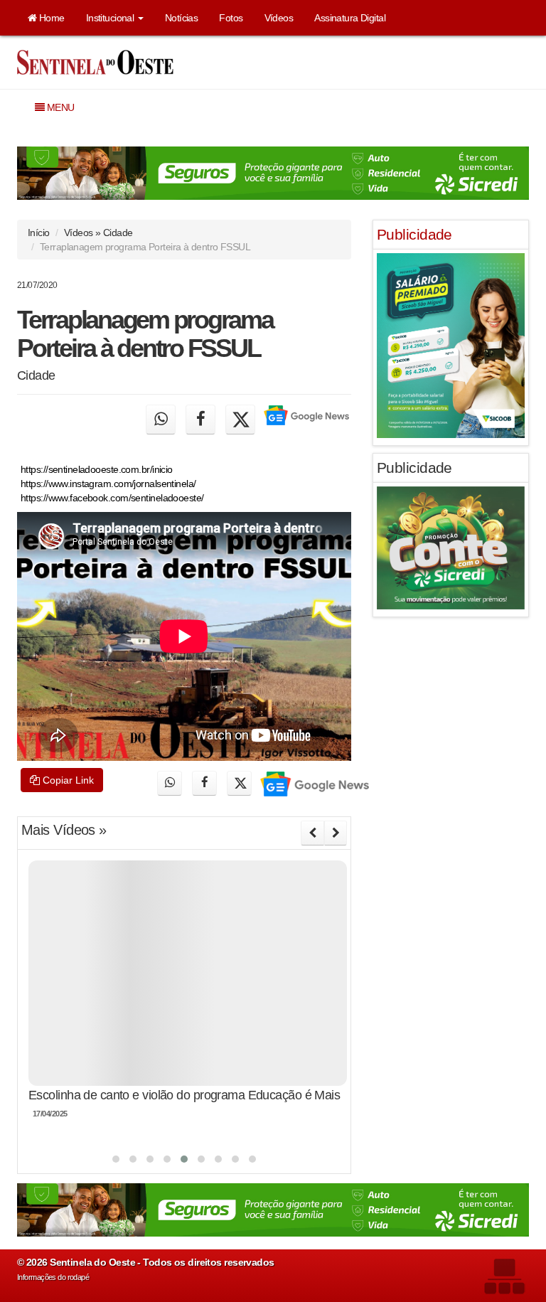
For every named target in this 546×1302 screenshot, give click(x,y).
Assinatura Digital (349, 17)
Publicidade (414, 234)
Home (50, 17)
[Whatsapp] (161, 419)
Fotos (230, 17)
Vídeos (279, 17)
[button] (115, 1159)
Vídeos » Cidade (98, 232)
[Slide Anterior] (312, 833)
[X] (240, 419)
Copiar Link (67, 780)
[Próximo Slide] (335, 833)
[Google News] (305, 419)
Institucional (111, 17)
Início (39, 232)
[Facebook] (200, 419)
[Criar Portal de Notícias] (504, 1276)
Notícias (181, 17)
